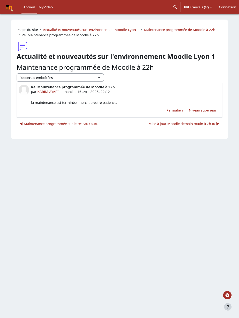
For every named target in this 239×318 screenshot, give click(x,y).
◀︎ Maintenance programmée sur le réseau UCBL (59, 123)
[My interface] (227, 295)
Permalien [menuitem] (174, 110)
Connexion (227, 7)
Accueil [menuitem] (29, 7)
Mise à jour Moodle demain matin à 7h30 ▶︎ (183, 123)
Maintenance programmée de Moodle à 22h (179, 29)
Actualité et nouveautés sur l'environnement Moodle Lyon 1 (91, 29)
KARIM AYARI (48, 91)
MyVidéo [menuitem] (46, 7)
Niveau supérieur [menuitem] (202, 110)
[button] (175, 7)
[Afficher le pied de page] (228, 307)
